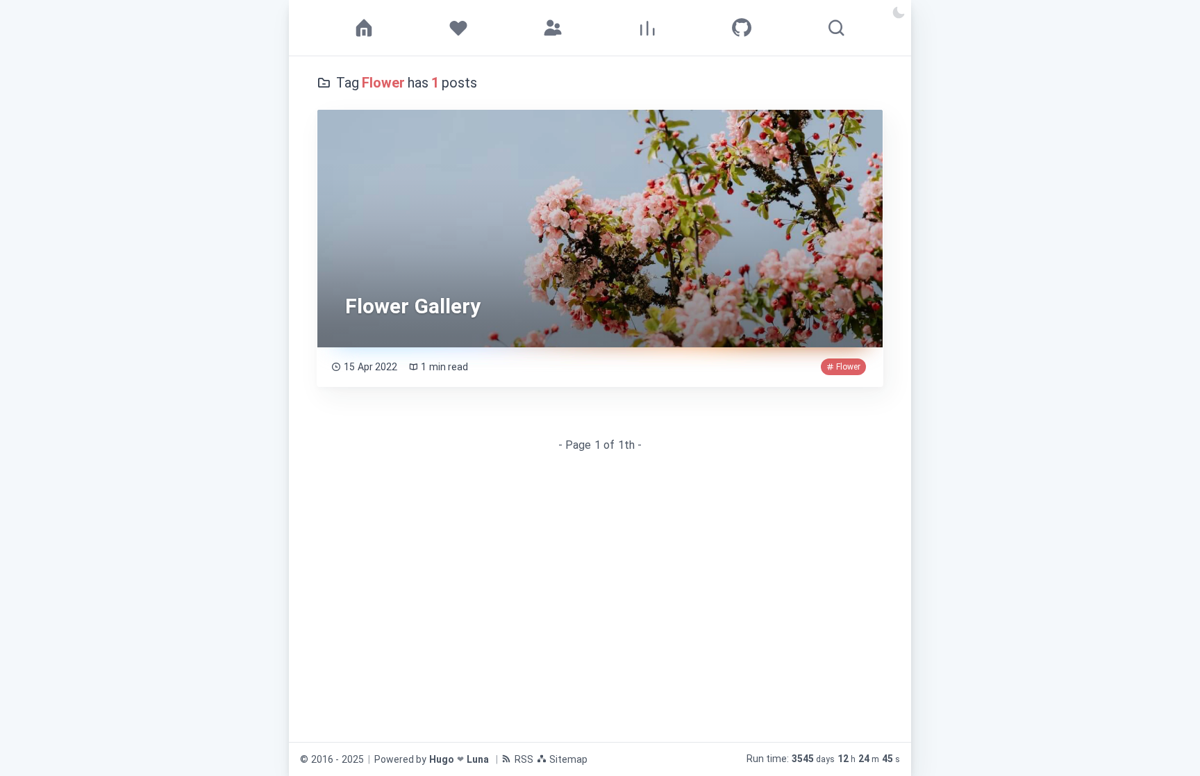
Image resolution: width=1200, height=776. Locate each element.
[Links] (553, 28)
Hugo (441, 759)
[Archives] (647, 28)
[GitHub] (742, 28)
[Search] (836, 28)
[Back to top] (1164, 740)
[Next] (869, 445)
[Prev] (330, 445)
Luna (478, 759)
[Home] (364, 28)
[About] (458, 28)
